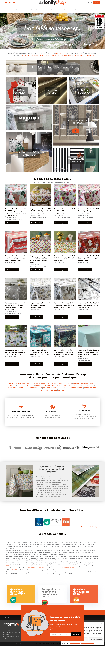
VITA (22, 55)
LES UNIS (64, 55)
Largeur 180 (8, 219)
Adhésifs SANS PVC (17, 9)
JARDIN (47, 385)
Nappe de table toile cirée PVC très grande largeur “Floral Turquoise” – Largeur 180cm (40, 352)
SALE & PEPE (38, 55)
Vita (6, 264)
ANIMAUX (11, 383)
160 (56, 53)
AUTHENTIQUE (20, 383)
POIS (40, 388)
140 (60, 53)
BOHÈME (37, 383)
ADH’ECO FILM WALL (69, 568)
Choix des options (12, 223)
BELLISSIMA (29, 55)
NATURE (20, 388)
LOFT (53, 385)
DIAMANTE (80, 55)
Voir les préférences (95, 639)
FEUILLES (93, 383)
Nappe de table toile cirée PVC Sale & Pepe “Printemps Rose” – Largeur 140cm (64, 211)
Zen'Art (56, 264)
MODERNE (90, 385)
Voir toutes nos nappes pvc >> (91, 527)
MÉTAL (83, 385)
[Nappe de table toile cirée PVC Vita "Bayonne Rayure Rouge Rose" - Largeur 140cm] (16, 242)
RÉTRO (86, 388)
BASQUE (30, 383)
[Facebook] (6, 2)
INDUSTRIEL (39, 385)
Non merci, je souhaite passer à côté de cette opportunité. (52, 643)
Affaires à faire (89, 9)
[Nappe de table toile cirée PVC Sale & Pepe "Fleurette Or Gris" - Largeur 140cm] (40, 289)
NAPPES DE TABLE (17, 219)
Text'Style (57, 359)
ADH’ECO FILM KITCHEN (36, 568)
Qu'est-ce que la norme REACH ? (81, 592)
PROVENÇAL (64, 388)
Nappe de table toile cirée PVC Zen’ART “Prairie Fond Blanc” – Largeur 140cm (64, 258)
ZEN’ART (47, 55)
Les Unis (80, 360)
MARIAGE (76, 385)
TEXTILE (93, 388)
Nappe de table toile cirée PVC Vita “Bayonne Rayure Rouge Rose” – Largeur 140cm (15, 258)
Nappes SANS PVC (65, 9)
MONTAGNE (12, 388)
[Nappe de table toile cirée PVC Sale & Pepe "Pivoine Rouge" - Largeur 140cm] (89, 242)
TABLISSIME (14, 570)
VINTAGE (61, 390)
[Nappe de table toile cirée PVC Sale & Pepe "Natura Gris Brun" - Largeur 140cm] (89, 289)
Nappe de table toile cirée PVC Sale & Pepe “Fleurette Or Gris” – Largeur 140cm (40, 305)
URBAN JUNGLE (51, 390)
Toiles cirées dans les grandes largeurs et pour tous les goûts (52, 44)
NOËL (26, 388)
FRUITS (19, 385)
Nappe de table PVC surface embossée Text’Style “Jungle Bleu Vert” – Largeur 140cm (64, 352)
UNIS (42, 390)
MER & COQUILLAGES (64, 385)
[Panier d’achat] (91, 2)
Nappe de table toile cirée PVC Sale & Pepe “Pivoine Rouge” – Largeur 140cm (88, 258)
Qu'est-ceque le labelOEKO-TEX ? (17, 592)
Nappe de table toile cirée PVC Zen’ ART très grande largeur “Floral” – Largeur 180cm (15, 352)
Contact (96, 2)
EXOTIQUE (68, 383)
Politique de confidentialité (87, 643)
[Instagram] (10, 2)
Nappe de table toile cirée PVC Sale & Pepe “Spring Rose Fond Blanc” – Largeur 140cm (40, 211)
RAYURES (73, 388)
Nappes (44, 9)
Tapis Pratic (76, 9)
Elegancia (8, 313)
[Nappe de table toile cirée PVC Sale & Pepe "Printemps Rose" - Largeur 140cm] (65, 195)
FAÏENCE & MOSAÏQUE (81, 383)
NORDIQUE (33, 388)
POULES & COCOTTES (50, 388)
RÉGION (80, 388)
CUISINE (60, 383)
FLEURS (13, 385)
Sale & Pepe (33, 217)
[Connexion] (88, 2)
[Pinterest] (14, 2)
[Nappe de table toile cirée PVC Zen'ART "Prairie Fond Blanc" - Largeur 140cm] (65, 242)
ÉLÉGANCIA (72, 55)
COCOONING (45, 383)
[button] (102, 624)
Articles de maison (32, 9)
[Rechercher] (85, 2)
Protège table (54, 9)
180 (53, 53)
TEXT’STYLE (55, 55)
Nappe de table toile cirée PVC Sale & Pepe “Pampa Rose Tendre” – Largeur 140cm (88, 211)
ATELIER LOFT (90, 55)
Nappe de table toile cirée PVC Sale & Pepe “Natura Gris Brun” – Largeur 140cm (89, 305)
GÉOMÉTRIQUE (28, 385)
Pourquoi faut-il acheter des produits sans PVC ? (51, 593)
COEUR (53, 383)
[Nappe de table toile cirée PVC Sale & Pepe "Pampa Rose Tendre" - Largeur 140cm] (89, 195)
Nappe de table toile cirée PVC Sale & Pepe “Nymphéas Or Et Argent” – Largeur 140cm (64, 305)
